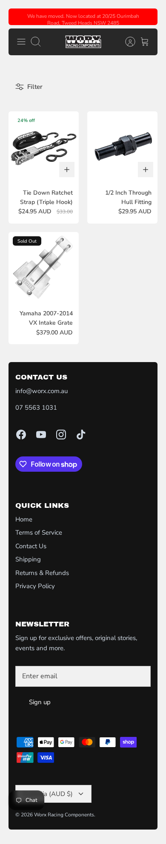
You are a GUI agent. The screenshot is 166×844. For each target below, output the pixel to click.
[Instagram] (61, 434)
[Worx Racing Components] (83, 42)
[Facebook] (21, 434)
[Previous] (20, 17)
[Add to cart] (66, 169)
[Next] (146, 17)
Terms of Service (38, 532)
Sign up (40, 702)
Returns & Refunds (42, 573)
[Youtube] (41, 434)
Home (23, 519)
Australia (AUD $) (47, 794)
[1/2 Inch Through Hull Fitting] (122, 146)
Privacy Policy (35, 586)
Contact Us (30, 546)
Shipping (28, 559)
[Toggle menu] (21, 41)
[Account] (126, 41)
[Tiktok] (81, 434)
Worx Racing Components (64, 814)
